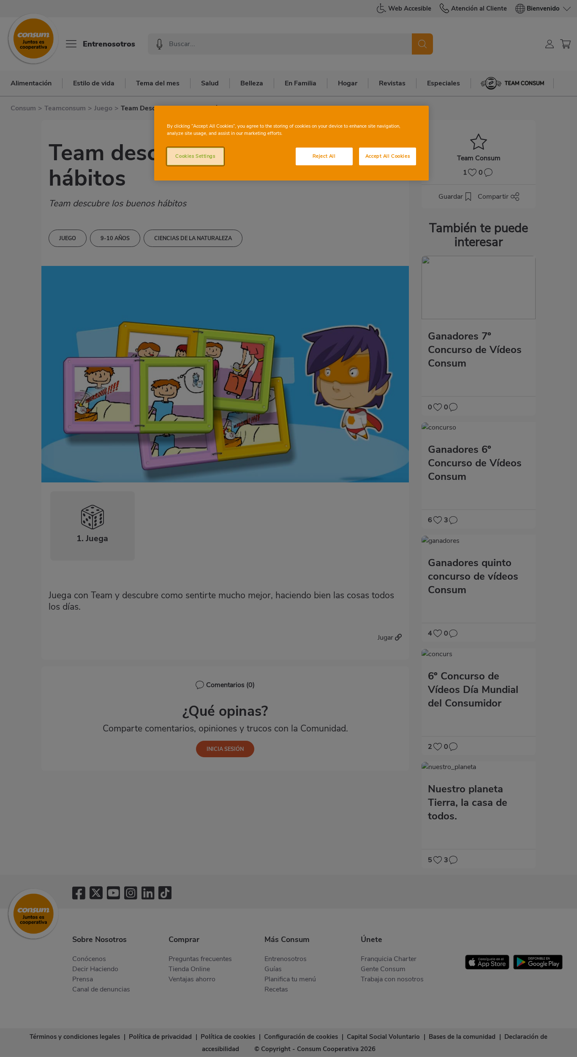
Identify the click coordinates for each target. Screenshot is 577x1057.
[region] (291, 143)
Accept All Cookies (387, 156)
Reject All (324, 156)
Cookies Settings (195, 156)
